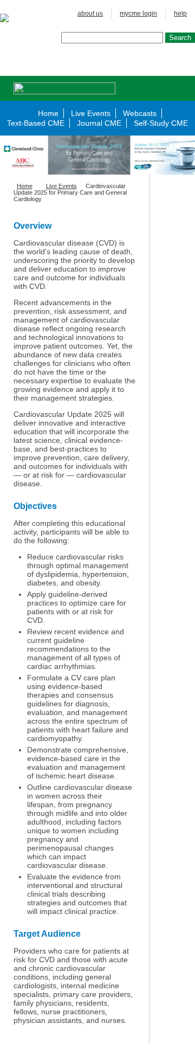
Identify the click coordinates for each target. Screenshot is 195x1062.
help (180, 13)
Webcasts (140, 113)
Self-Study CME (161, 123)
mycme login (138, 13)
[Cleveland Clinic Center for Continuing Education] (11, 18)
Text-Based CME (35, 123)
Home (48, 113)
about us (90, 13)
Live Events (90, 113)
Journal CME (99, 123)
